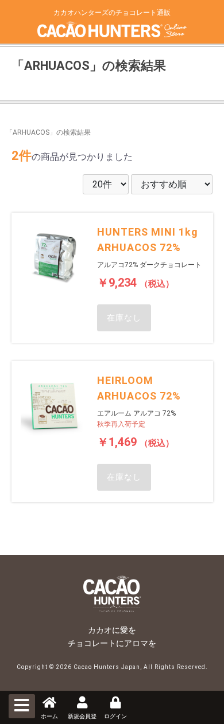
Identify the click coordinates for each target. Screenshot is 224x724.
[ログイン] (115, 703)
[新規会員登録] (82, 703)
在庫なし (124, 317)
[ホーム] (49, 703)
